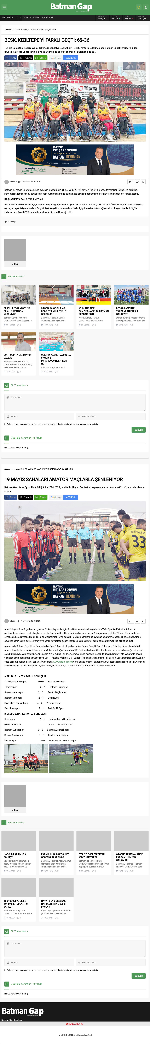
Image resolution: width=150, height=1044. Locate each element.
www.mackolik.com (63, 661)
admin (12, 181)
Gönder (43, 58)
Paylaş (13, 58)
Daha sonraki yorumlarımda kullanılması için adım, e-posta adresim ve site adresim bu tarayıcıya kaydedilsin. (52, 424)
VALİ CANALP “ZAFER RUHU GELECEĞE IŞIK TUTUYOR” (49, 17)
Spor (18, 30)
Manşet (19, 469)
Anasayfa (8, 30)
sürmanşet (11, 221)
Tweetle (28, 58)
